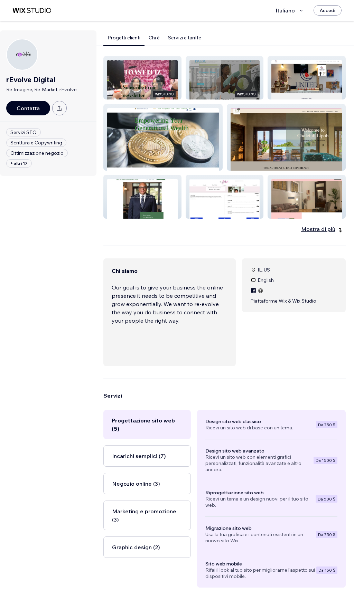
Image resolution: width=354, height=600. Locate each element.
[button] (142, 77)
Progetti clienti (124, 38)
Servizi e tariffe (184, 38)
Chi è (154, 38)
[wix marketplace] (31, 11)
